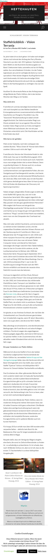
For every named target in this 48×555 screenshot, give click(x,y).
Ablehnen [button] (33, 551)
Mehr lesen (42, 551)
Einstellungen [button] (9, 551)
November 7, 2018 (10, 51)
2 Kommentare (26, 51)
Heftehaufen (24, 9)
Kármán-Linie (11, 294)
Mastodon (3, 1)
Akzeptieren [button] (22, 551)
